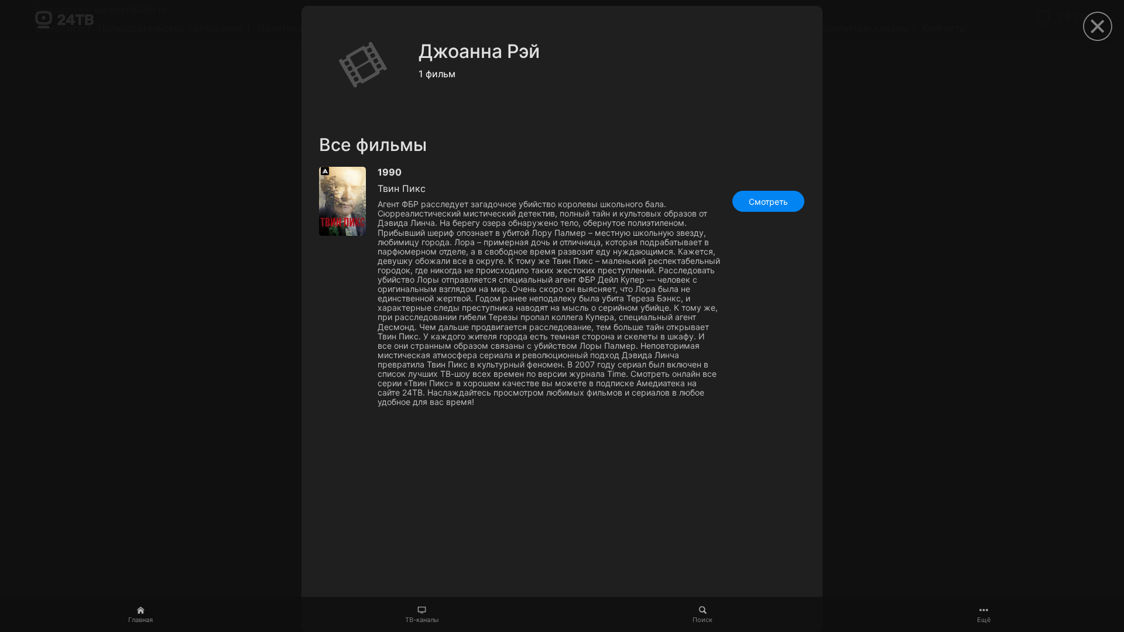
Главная (140, 620)
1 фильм (437, 74)
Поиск (702, 620)
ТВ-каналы (421, 620)
